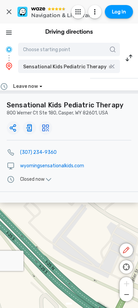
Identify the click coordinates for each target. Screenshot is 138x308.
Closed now (32, 179)
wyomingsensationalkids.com (52, 166)
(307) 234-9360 (38, 152)
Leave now (25, 86)
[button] (69, 66)
